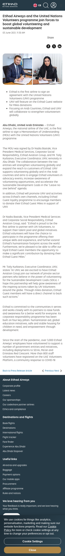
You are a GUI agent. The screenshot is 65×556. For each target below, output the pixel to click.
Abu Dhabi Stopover (13, 451)
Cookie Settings (32, 541)
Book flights (9, 423)
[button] (37, 5)
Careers (7, 395)
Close (32, 550)
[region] (32, 535)
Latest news (9, 390)
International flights (13, 432)
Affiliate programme (13, 488)
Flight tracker (9, 437)
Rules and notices (12, 493)
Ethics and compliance (14, 409)
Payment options (11, 474)
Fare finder (8, 441)
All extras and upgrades (15, 465)
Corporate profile (11, 385)
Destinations (9, 427)
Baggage (7, 469)
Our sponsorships (11, 399)
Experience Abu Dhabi (14, 446)
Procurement (9, 483)
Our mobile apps (11, 479)
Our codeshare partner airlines (18, 404)
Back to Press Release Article (17, 370)
